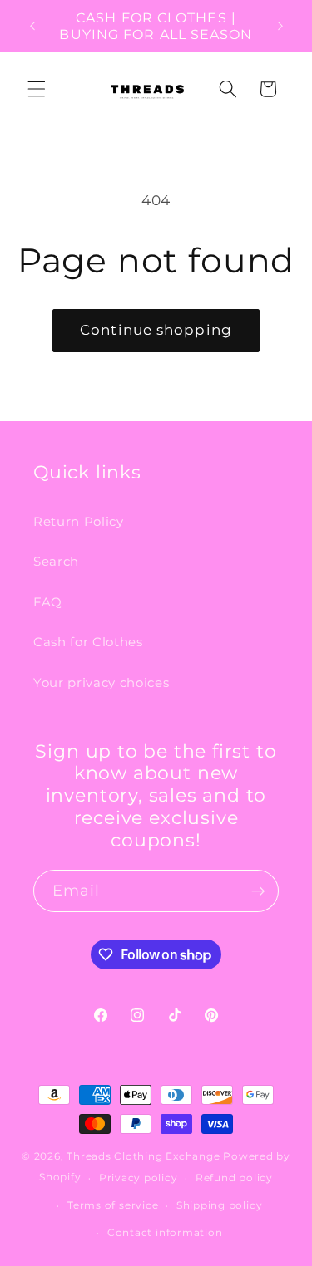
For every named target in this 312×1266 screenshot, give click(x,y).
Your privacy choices (101, 682)
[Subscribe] (258, 891)
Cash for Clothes (88, 642)
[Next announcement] (280, 25)
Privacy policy (138, 1177)
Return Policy (78, 521)
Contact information (165, 1232)
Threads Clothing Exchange (145, 1156)
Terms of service (112, 1205)
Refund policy (234, 1177)
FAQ (47, 602)
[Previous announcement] (32, 25)
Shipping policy (219, 1205)
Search (56, 561)
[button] (37, 89)
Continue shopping (156, 329)
